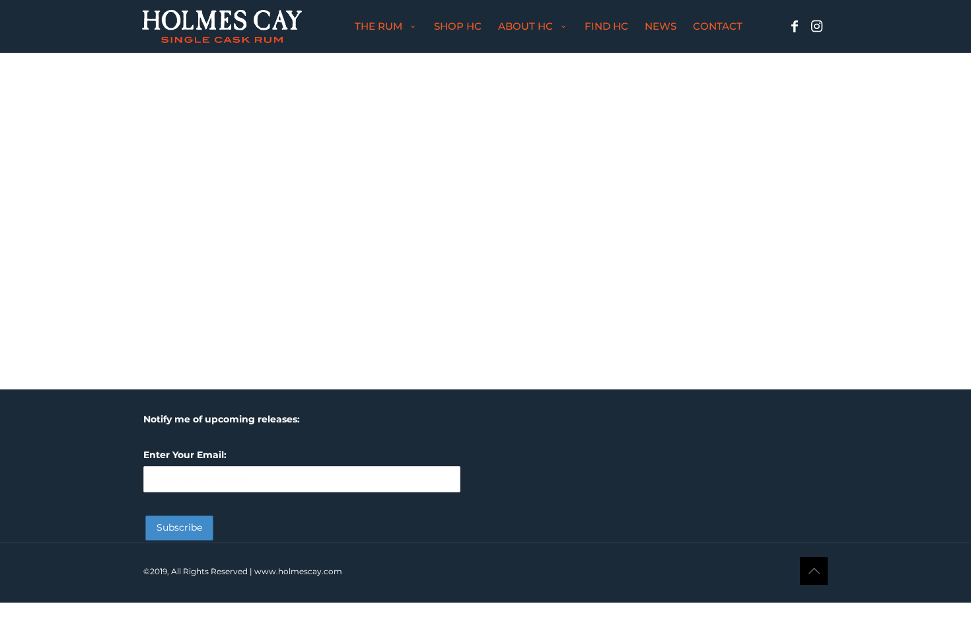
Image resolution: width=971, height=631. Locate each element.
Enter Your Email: (185, 455)
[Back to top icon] (814, 571)
